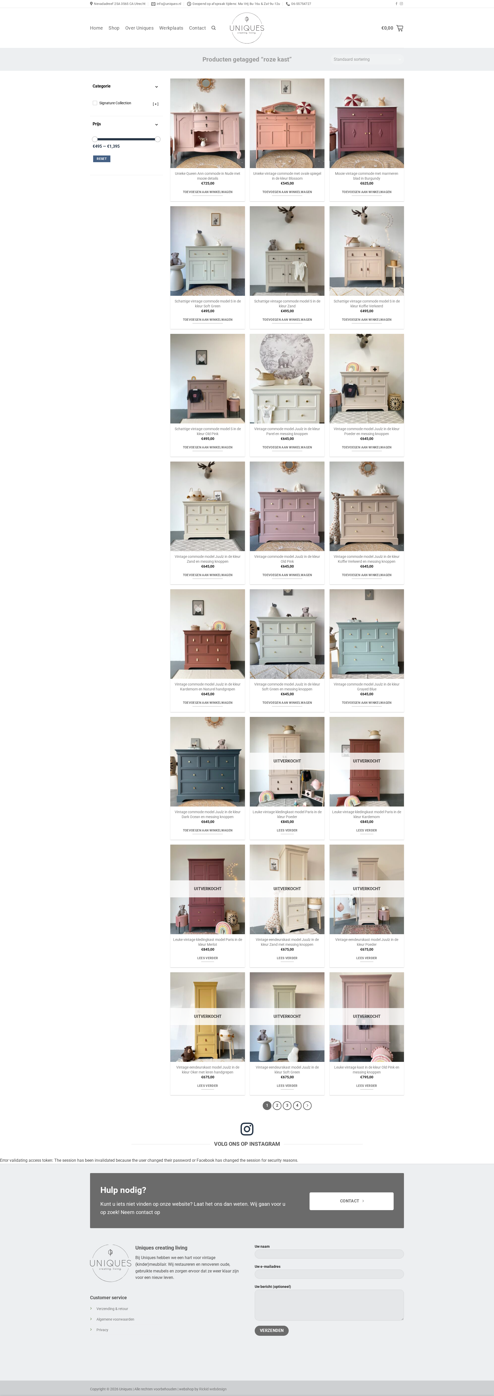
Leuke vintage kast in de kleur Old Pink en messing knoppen (366, 1069)
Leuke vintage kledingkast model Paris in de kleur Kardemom (366, 814)
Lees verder (287, 830)
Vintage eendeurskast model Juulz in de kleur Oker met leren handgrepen (207, 1069)
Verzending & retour (112, 1309)
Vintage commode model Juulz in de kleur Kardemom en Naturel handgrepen (208, 686)
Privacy (102, 1330)
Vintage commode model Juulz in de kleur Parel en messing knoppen (287, 431)
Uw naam (262, 1246)
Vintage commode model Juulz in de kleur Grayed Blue (367, 686)
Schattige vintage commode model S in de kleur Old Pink (208, 431)
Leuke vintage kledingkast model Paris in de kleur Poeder (287, 814)
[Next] (307, 1105)
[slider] (95, 139)
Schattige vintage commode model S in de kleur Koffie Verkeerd (367, 303)
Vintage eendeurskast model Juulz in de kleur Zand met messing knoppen (287, 942)
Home (96, 28)
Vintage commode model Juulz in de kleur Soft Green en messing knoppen (287, 686)
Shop (114, 28)
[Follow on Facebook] (396, 4)
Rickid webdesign (213, 1389)
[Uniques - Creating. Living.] (247, 28)
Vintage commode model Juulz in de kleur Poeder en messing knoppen (367, 431)
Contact (197, 28)
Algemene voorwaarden (115, 1319)
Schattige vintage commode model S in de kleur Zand (287, 303)
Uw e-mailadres (267, 1266)
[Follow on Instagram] (401, 4)
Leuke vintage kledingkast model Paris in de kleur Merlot (207, 942)
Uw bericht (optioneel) (273, 1287)
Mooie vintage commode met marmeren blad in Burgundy (366, 176)
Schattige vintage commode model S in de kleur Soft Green (208, 303)
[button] (213, 28)
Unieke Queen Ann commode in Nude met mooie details (207, 176)
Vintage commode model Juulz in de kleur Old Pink (287, 559)
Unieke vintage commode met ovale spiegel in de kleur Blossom (287, 176)
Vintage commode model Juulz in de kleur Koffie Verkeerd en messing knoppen (367, 559)
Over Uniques (139, 28)
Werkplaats (171, 28)
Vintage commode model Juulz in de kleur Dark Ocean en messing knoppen (208, 814)
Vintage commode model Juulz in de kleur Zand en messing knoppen (208, 559)
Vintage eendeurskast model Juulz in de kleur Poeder (366, 942)
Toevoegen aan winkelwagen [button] (208, 192)
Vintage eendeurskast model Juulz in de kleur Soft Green (287, 1069)
